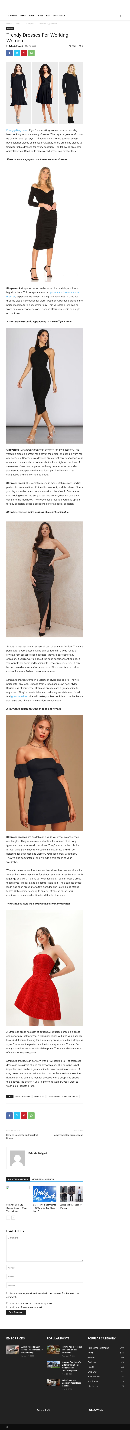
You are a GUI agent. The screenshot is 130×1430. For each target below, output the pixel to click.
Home (9, 23)
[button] (120, 15)
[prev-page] (8, 1218)
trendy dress (39, 1096)
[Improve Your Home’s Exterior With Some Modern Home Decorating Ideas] (53, 1364)
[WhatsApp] (31, 53)
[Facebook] (9, 53)
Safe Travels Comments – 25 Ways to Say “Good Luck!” (44, 1208)
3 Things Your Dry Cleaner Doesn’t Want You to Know (16, 1208)
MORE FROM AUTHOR (43, 1179)
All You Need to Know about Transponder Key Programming (31, 1350)
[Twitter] (17, 53)
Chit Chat (12, 16)
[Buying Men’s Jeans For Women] (71, 1194)
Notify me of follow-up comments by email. (31, 1303)
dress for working (23, 1096)
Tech (48, 16)
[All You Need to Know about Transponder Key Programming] (12, 1349)
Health (32, 16)
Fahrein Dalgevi (16, 46)
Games (23, 16)
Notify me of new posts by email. (26, 1307)
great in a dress (20, 696)
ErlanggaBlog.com (16, 130)
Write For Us (59, 16)
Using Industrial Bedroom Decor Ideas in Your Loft (71, 1383)
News (40, 16)
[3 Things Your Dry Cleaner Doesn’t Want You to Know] (18, 1194)
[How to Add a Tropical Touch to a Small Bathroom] (53, 1349)
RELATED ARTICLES (18, 1179)
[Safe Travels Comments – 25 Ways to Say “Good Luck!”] (44, 1194)
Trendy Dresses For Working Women (63, 1096)
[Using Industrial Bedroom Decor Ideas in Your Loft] (53, 1382)
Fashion (18, 23)
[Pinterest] (24, 53)
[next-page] (13, 1218)
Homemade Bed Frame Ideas (68, 1135)
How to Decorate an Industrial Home (22, 1137)
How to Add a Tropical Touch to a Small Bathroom (72, 1350)
